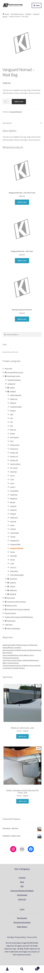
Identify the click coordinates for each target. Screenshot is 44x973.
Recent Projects (10, 613)
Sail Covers (11, 598)
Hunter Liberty (15, 464)
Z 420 (12, 563)
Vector (12, 552)
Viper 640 (13, 556)
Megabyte (13, 498)
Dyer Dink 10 (14, 437)
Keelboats (13, 590)
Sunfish (13, 529)
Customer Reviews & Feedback (22, 890)
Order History (22, 927)
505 (11, 426)
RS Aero (13, 411)
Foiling (12, 388)
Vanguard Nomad (16, 112)
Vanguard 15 (14, 541)
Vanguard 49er (15, 544)
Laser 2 (12, 487)
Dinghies (28, 14)
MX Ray (12, 502)
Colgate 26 (11, 384)
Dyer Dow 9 (14, 571)
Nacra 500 (8, 369)
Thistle (12, 537)
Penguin (13, 514)
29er (11, 414)
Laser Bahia (14, 491)
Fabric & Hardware (13, 628)
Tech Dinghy (14, 533)
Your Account (22, 918)
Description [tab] (7, 123)
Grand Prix (13, 579)
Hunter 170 (14, 456)
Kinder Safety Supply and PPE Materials (19, 617)
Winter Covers (12, 605)
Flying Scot (14, 449)
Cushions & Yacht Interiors (16, 602)
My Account (7, 969)
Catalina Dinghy (16, 407)
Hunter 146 (14, 453)
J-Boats (12, 586)
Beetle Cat (13, 399)
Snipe (12, 525)
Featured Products (14, 380)
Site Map (10, 937)
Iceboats (13, 583)
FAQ (22, 886)
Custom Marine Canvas (15, 372)
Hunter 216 (14, 460)
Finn (11, 441)
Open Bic (13, 506)
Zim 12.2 (13, 567)
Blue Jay (13, 430)
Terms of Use (32, 937)
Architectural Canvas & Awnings (18, 609)
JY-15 (12, 479)
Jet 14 (12, 476)
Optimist (13, 510)
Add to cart (18, 101)
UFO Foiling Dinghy (17, 575)
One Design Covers (17, 14)
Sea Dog (13, 521)
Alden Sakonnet (15, 395)
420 (11, 418)
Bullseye (13, 403)
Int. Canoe (13, 468)
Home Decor (11, 621)
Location (22, 877)
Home (7, 14)
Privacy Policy (20, 937)
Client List (22, 899)
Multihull (13, 594)
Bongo (12, 433)
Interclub (13, 472)
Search (22, 969)
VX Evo (12, 560)
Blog (22, 882)
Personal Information (22, 922)
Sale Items (9, 625)
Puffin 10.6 (14, 518)
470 (11, 422)
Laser (12, 483)
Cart (33, 967)
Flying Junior (14, 445)
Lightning (13, 495)
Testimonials (22, 895)
